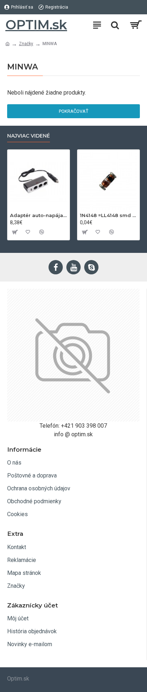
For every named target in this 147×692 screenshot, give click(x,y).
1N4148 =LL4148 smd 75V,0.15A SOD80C (108, 215)
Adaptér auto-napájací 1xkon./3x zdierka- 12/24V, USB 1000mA (38, 215)
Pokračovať (73, 111)
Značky (26, 43)
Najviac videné (28, 136)
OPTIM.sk (36, 25)
